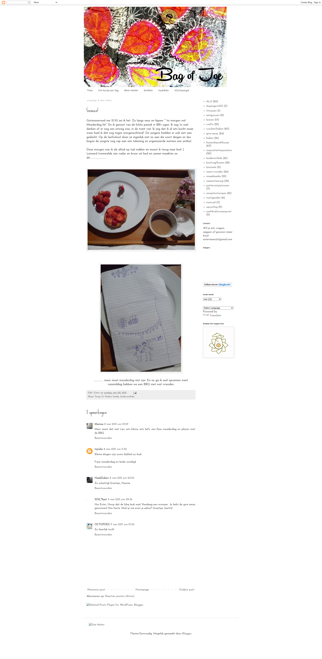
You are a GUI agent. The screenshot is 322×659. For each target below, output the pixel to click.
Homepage (142, 589)
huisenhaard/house (217, 142)
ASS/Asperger (181, 90)
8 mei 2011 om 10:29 (116, 424)
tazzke (99, 449)
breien (210, 120)
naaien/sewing (214, 181)
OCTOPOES (102, 524)
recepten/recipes (216, 193)
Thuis (90, 90)
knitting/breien (215, 162)
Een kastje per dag (108, 90)
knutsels (211, 167)
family (116, 396)
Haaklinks (163, 90)
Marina (99, 424)
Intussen (211, 110)
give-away (212, 133)
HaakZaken (102, 478)
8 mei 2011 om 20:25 (122, 478)
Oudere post (186, 589)
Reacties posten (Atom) (120, 596)
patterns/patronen (217, 185)
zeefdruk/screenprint (218, 211)
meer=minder (214, 172)
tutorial (211, 202)
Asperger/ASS (214, 106)
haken (209, 138)
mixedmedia (213, 176)
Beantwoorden (103, 438)
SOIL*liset (101, 499)
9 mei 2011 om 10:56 (122, 524)
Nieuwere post (96, 589)
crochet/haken (214, 129)
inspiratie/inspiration (219, 150)
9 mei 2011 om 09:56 (120, 499)
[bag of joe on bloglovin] (217, 286)
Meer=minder (131, 90)
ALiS (209, 101)
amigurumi (212, 115)
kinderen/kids (127, 396)
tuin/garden (213, 198)
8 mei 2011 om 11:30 (115, 449)
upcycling (212, 207)
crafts (209, 124)
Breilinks (148, 90)
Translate (215, 315)
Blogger (186, 633)
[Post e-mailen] (134, 393)
